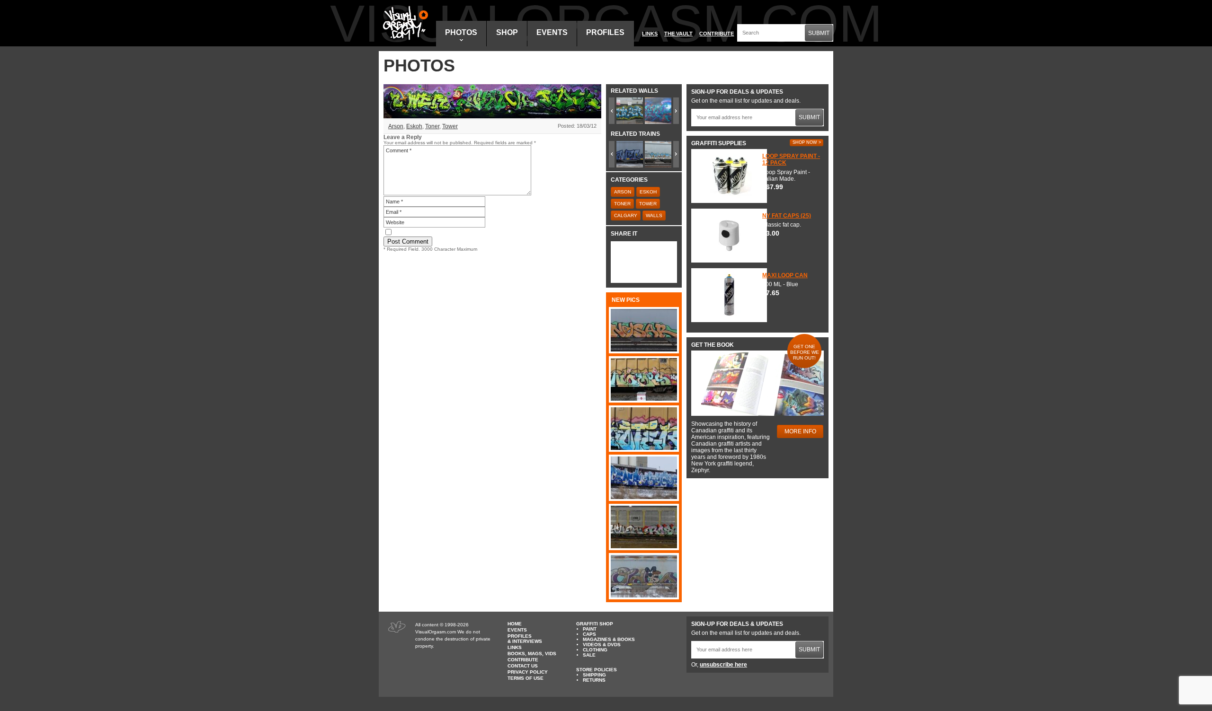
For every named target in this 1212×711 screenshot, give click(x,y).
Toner (432, 126)
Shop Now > (807, 142)
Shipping (594, 674)
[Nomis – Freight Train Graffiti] (644, 379)
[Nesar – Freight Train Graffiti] (644, 330)
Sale (589, 655)
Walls (654, 215)
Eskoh (414, 126)
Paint (590, 629)
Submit (818, 33)
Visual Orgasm (404, 23)
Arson (395, 126)
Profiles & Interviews (525, 638)
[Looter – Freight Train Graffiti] (644, 428)
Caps (589, 634)
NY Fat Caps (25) (786, 215)
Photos (461, 32)
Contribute (716, 33)
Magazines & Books (609, 639)
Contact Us (523, 665)
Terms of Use (526, 678)
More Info (800, 431)
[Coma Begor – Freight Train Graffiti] (644, 478)
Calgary (625, 215)
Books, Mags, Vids (532, 653)
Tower (450, 126)
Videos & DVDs (602, 644)
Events (552, 32)
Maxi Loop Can (785, 275)
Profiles (605, 32)
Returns (594, 680)
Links (650, 33)
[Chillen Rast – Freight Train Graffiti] (644, 527)
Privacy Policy (528, 672)
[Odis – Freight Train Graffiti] (644, 576)
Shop (507, 32)
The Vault (678, 33)
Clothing (595, 649)
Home (515, 623)
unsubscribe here (723, 664)
